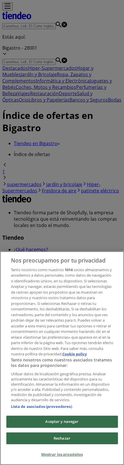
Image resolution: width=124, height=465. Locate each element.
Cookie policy (74, 354)
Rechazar (62, 438)
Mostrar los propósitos (62, 454)
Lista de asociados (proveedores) (41, 406)
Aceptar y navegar (61, 421)
